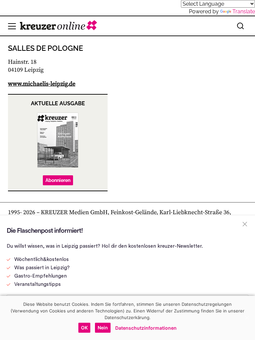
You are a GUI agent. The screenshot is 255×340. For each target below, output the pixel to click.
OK (84, 327)
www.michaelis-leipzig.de (41, 84)
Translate (243, 11)
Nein (103, 327)
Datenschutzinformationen (146, 328)
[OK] (246, 317)
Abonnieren (57, 180)
